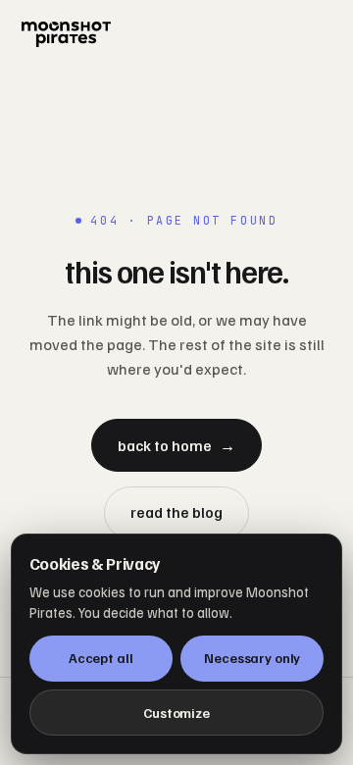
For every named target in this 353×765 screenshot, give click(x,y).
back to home (176, 445)
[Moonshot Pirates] (176, 34)
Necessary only (252, 657)
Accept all (101, 657)
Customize (176, 712)
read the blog (176, 512)
